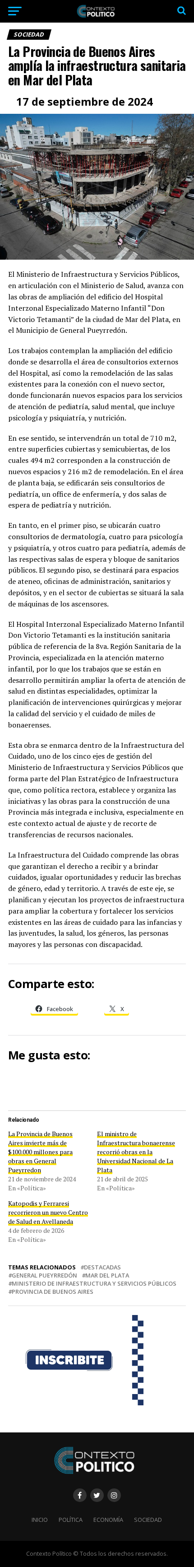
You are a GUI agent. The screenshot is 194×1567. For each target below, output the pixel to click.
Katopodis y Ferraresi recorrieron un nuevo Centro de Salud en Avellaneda (48, 1212)
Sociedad (148, 1520)
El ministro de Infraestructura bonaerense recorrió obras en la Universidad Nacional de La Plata (136, 1151)
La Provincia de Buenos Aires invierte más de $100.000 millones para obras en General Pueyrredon (40, 1151)
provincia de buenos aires (52, 1292)
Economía (108, 1520)
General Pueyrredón (44, 1275)
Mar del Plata (107, 1275)
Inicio (40, 1520)
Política (71, 1520)
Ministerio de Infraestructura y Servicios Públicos (94, 1284)
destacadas (102, 1267)
